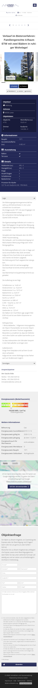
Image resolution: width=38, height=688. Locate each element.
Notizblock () (11, 91)
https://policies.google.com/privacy (19, 481)
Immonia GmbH (22, 678)
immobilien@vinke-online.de (11, 382)
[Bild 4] (15, 82)
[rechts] (28, 25)
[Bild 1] (3, 82)
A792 (5, 122)
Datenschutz (21, 681)
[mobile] (35, 5)
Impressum (8, 681)
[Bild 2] (7, 82)
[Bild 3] (11, 82)
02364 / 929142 (11, 12)
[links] (9, 25)
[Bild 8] (31, 82)
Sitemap (29, 681)
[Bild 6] (23, 82)
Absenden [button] (19, 664)
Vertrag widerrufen (25, 683)
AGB (14, 681)
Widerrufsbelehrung (11, 683)
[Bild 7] (27, 82)
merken (20, 91)
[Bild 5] (19, 82)
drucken (28, 91)
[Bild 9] (35, 82)
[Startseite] (10, 5)
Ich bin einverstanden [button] (18, 487)
